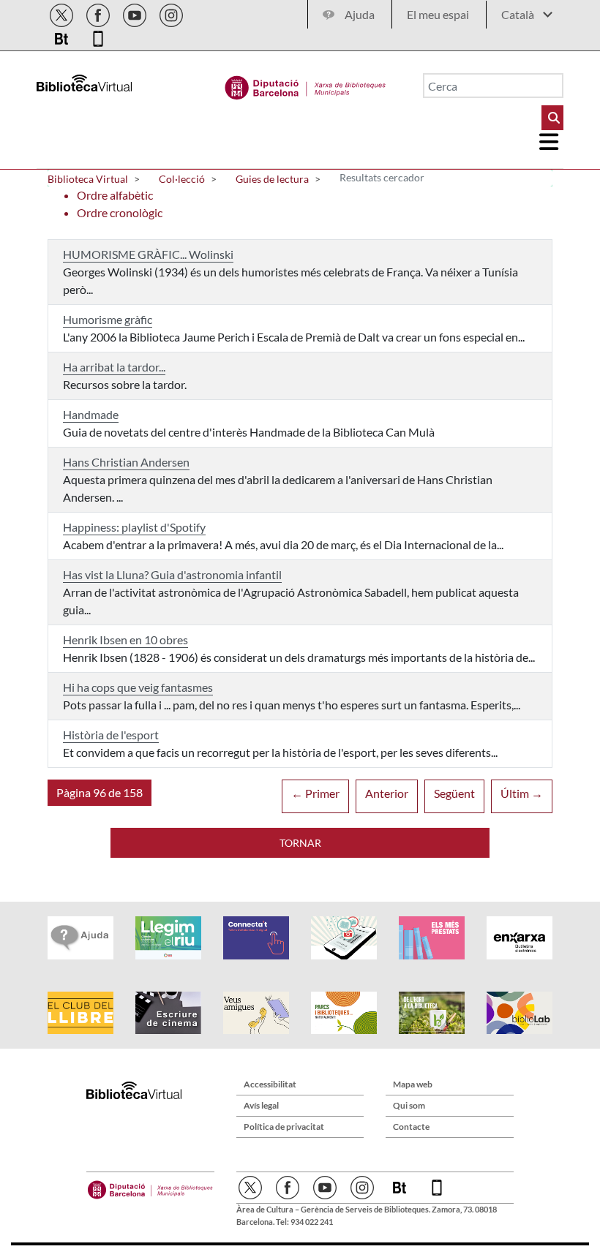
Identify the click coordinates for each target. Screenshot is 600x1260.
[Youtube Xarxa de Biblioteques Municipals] (136, 12)
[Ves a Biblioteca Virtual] (305, 84)
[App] (98, 36)
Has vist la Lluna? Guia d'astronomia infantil (172, 574)
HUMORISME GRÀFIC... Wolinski (148, 254)
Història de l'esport (111, 735)
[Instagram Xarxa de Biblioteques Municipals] (171, 12)
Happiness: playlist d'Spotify (134, 527)
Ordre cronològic (119, 212)
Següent (454, 793)
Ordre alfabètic (115, 195)
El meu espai (438, 14)
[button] (99, 793)
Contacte (411, 1126)
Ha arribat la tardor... (114, 367)
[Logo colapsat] (549, 142)
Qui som (409, 1105)
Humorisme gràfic (107, 319)
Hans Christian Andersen (126, 462)
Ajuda (360, 14)
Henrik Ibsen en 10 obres (125, 639)
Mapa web (412, 1084)
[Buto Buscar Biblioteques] (552, 117)
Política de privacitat (284, 1126)
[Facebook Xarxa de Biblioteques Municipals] (99, 12)
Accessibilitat (270, 1084)
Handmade (91, 414)
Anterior (386, 793)
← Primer (315, 793)
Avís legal (261, 1105)
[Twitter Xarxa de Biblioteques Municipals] (63, 12)
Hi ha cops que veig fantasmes (138, 687)
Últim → (521, 793)
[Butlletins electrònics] (63, 36)
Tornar (300, 843)
